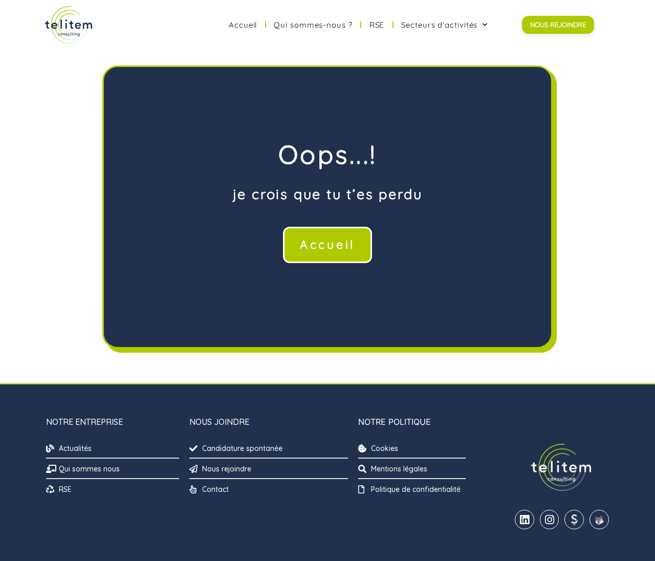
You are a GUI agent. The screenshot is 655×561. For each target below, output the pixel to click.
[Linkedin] (524, 519)
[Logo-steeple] (574, 519)
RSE (377, 25)
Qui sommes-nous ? (313, 25)
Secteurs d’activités (439, 25)
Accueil (243, 25)
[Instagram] (549, 519)
